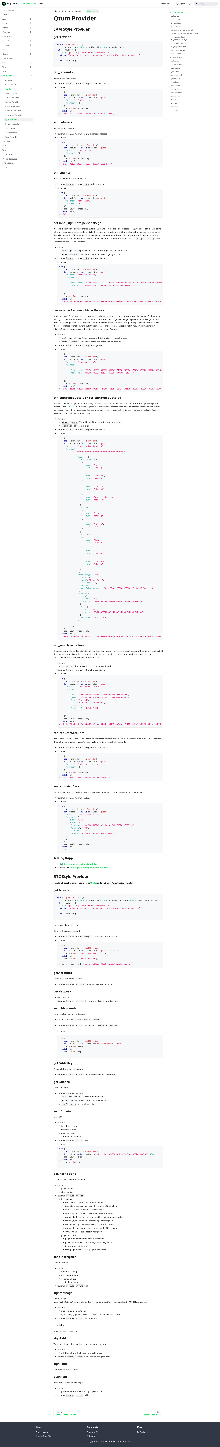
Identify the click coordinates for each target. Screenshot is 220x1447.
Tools (4, 150)
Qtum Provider (12, 119)
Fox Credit (7, 141)
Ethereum (7, 36)
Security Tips (8, 154)
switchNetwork (176, 75)
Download (165, 3)
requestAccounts (177, 64)
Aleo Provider (11, 93)
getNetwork (175, 71)
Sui (3, 62)
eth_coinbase (176, 23)
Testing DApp (176, 54)
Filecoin (5, 40)
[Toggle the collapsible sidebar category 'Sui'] (30, 63)
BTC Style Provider (176, 57)
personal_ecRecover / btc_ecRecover (184, 33)
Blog (41, 3)
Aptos (5, 23)
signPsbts (174, 107)
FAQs (4, 167)
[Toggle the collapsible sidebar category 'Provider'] (30, 89)
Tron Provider (11, 137)
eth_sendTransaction (178, 43)
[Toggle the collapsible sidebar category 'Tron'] (30, 71)
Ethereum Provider (14, 115)
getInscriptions (176, 89)
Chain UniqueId (11, 84)
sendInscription (177, 93)
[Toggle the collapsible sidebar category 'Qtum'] (30, 54)
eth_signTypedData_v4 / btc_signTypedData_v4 (180, 38)
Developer (7, 75)
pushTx (173, 100)
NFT (4, 145)
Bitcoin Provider (12, 102)
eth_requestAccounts (179, 47)
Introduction (8, 10)
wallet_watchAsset (178, 50)
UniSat (93, 883)
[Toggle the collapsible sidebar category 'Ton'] (30, 67)
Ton (4, 67)
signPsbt (174, 103)
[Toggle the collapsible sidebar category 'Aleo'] (30, 19)
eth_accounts (176, 19)
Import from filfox (44, 1436)
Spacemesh (7, 58)
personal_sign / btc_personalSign (183, 30)
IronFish (6, 45)
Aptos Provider (12, 97)
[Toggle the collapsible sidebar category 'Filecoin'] (30, 41)
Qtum (5, 54)
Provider (8, 89)
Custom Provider (13, 110)
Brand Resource (9, 158)
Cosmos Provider (13, 106)
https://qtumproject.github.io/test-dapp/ (80, 864)
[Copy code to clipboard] (160, 44)
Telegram (91, 1432)
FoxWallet (141, 1432)
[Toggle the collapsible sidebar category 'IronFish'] (30, 45)
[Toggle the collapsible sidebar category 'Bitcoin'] (30, 28)
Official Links (8, 163)
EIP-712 (70, 406)
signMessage (176, 96)
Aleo (4, 19)
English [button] (181, 3)
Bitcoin (5, 27)
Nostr (4, 49)
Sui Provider (10, 128)
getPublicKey (175, 78)
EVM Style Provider (176, 12)
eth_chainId (175, 26)
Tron (4, 71)
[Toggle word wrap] (156, 266)
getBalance (175, 82)
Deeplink (8, 80)
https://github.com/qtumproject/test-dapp (89, 867)
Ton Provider (11, 132)
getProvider (175, 16)
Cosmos (6, 32)
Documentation (29, 3)
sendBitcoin (175, 86)
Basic (4, 14)
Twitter (90, 1436)
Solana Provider (12, 124)
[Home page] (56, 11)
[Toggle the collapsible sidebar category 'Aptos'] (30, 23)
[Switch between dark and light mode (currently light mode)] (190, 4)
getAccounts (175, 68)
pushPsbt (174, 110)
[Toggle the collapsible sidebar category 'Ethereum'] (30, 36)
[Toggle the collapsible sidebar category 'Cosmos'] (30, 32)
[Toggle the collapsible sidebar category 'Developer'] (30, 76)
